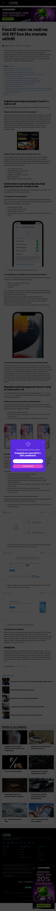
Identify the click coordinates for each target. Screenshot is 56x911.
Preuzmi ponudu (28, 466)
